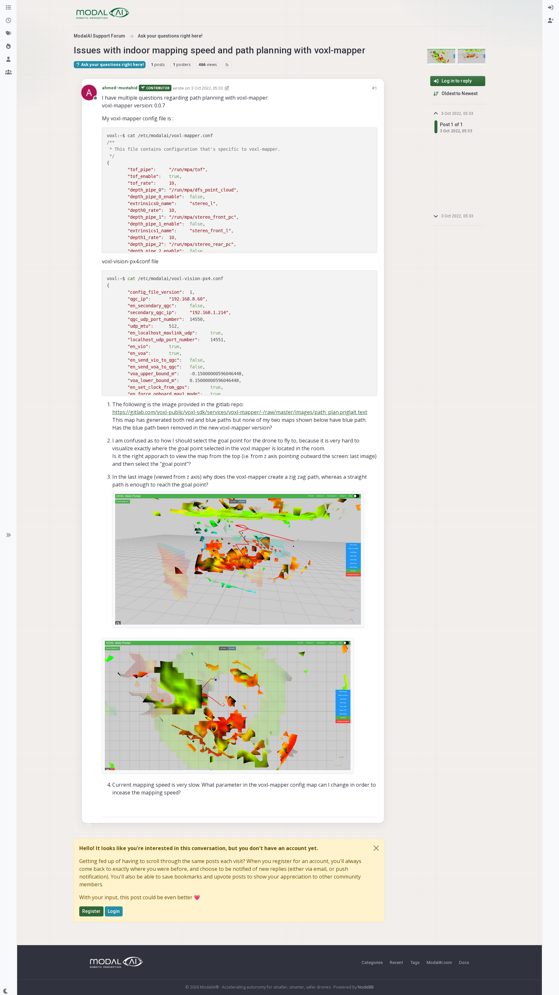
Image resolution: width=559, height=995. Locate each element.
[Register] (550, 21)
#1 (374, 88)
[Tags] (8, 33)
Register (91, 911)
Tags (415, 962)
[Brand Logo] (102, 13)
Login (114, 911)
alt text (358, 412)
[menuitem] (550, 8)
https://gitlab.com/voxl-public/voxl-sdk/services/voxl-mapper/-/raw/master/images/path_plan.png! (231, 412)
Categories (372, 962)
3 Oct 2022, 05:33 (207, 88)
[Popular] (8, 46)
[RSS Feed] (227, 64)
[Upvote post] (349, 809)
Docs (464, 962)
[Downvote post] (371, 809)
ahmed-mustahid (119, 87)
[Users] (8, 59)
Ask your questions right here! (112, 64)
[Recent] (8, 21)
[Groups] (8, 72)
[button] (8, 535)
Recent (396, 962)
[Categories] (8, 8)
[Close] (376, 848)
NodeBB (366, 987)
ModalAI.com (439, 962)
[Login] (550, 8)
